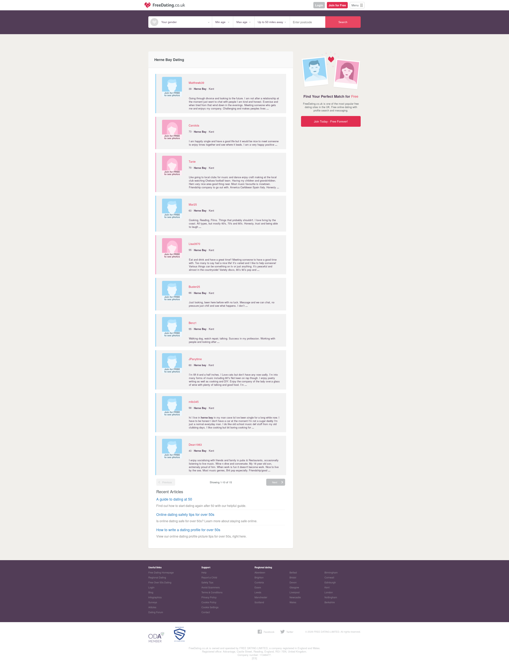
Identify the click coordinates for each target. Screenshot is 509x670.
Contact (205, 612)
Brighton (259, 577)
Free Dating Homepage (161, 572)
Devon (293, 582)
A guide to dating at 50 (174, 499)
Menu (355, 5)
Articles (152, 607)
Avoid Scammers (210, 587)
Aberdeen (259, 572)
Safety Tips (207, 582)
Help (204, 572)
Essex (257, 587)
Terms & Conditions (211, 592)
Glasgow (294, 587)
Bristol (292, 577)
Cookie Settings (210, 607)
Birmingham (331, 572)
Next (274, 482)
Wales (292, 602)
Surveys (152, 602)
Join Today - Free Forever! (331, 121)
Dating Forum (155, 612)
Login (319, 5)
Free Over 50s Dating (159, 582)
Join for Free (337, 5)
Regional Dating (157, 577)
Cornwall (329, 577)
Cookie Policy (208, 602)
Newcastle (295, 597)
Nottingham (330, 597)
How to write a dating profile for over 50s (188, 529)
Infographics (155, 597)
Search (342, 22)
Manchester (260, 597)
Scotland (259, 602)
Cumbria (259, 582)
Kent (326, 587)
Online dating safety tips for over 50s (185, 514)
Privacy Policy (209, 597)
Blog (150, 592)
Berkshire (329, 602)
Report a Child (209, 577)
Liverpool (294, 592)
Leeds (257, 592)
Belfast (293, 572)
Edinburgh (330, 582)
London (328, 592)
